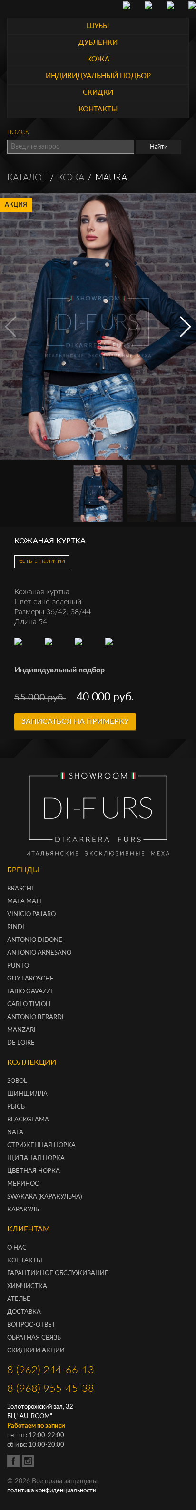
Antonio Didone (34, 940)
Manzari (21, 1030)
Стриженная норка (41, 1145)
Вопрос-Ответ (31, 1325)
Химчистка (27, 1286)
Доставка (24, 1312)
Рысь (16, 1107)
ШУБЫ (98, 26)
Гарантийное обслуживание (57, 1273)
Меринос (23, 1184)
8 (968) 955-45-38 (50, 1388)
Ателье (18, 1299)
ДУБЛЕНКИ (98, 42)
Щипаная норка (36, 1158)
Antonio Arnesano (39, 953)
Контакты (24, 1261)
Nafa (15, 1133)
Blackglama (28, 1120)
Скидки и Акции (36, 1351)
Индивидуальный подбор (59, 670)
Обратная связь (34, 1338)
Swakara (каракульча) (44, 1197)
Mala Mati (24, 902)
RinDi (15, 927)
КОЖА (98, 59)
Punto (18, 966)
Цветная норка (33, 1171)
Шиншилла (27, 1094)
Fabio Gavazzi (29, 992)
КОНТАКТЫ (98, 109)
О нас (17, 1248)
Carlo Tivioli (29, 1004)
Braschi (20, 889)
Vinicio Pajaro (31, 914)
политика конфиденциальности (51, 1491)
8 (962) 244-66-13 (50, 1370)
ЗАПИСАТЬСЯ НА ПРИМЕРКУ (75, 721)
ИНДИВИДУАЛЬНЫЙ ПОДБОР (98, 76)
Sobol (17, 1081)
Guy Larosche (30, 979)
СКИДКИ (98, 92)
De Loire (21, 1043)
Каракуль (23, 1210)
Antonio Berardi (35, 1017)
